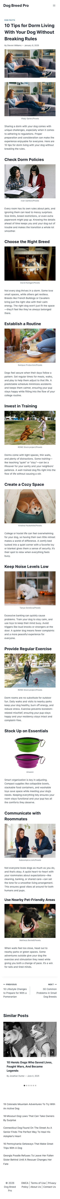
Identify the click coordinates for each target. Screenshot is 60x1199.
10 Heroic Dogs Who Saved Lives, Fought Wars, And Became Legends (29, 1066)
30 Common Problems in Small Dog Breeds (47, 990)
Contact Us (49, 1186)
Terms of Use (38, 1183)
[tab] (24, 1085)
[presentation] (30, 1039)
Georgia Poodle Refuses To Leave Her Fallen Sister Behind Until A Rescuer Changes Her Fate (28, 1159)
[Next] (52, 1052)
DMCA (24, 1183)
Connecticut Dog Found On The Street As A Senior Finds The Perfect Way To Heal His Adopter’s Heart (27, 1132)
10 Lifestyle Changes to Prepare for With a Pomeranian (15, 990)
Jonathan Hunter (17, 1076)
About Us (35, 1186)
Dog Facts (9, 20)
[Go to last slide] (8, 1052)
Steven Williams (14, 45)
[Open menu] (54, 5)
